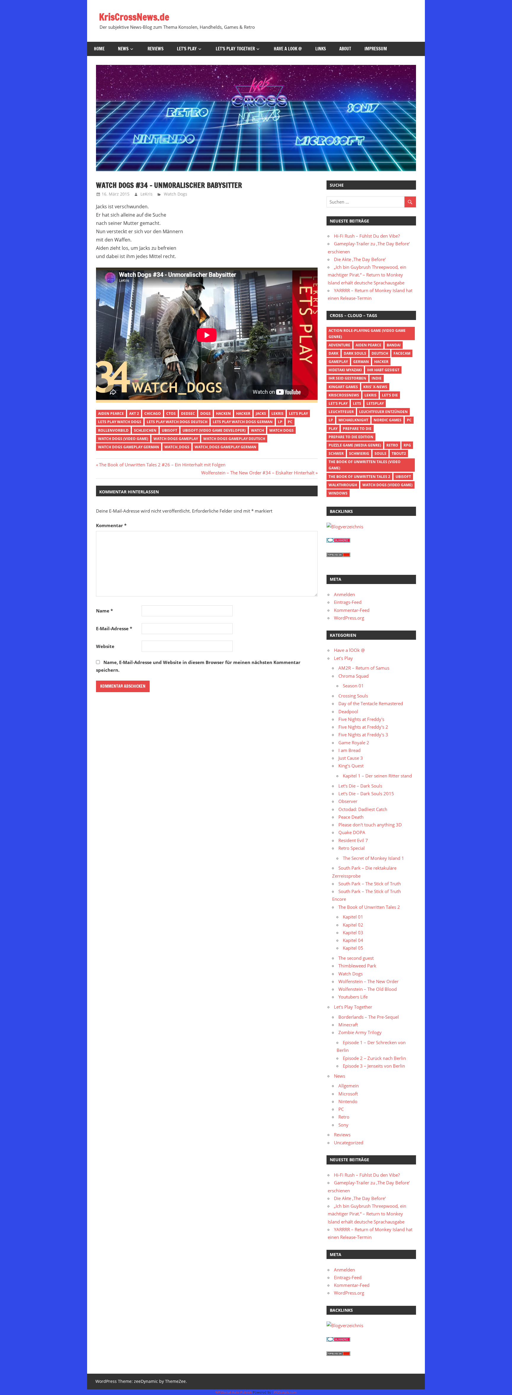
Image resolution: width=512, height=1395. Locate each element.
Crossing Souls (353, 696)
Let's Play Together (353, 1007)
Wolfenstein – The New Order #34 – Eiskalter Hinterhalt (257, 473)
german (361, 361)
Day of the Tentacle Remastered (370, 703)
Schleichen (145, 430)
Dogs (205, 413)
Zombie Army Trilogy (360, 1032)
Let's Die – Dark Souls (360, 786)
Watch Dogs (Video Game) (123, 438)
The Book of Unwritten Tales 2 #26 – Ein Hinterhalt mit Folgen (162, 465)
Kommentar (111, 525)
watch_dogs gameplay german (225, 446)
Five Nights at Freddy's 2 (363, 727)
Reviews (156, 49)
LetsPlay (375, 403)
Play (333, 428)
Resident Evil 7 (353, 840)
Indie (377, 378)
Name (104, 611)
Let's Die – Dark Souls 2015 (366, 793)
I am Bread (349, 750)
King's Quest (351, 766)
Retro (392, 445)
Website (105, 646)
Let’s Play (187, 49)
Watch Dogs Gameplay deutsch (234, 438)
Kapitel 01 (353, 917)
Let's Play (298, 413)
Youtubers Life (353, 997)
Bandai (394, 345)
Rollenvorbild (113, 430)
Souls (380, 453)
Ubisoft (169, 430)
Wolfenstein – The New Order (368, 981)
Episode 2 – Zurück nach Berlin (374, 1058)
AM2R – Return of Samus (363, 668)
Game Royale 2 (353, 743)
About (345, 49)
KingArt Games (343, 386)
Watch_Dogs (176, 446)
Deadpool (348, 711)
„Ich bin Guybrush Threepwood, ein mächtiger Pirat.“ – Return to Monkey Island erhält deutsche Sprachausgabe (367, 275)
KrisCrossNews (344, 395)
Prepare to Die (357, 428)
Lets (357, 403)
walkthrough (343, 484)
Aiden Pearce (111, 413)
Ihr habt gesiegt (383, 369)
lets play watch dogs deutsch (177, 421)
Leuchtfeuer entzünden (383, 411)
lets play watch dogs (119, 421)
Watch (257, 430)
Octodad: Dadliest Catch (362, 809)
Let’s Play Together (235, 49)
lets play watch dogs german (243, 421)
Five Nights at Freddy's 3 (363, 735)
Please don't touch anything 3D (370, 825)
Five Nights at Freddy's (361, 719)
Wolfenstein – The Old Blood (367, 989)
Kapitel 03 (353, 932)
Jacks (261, 413)
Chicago (152, 413)
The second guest (356, 958)
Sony (343, 1125)
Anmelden (344, 594)
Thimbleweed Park (357, 966)
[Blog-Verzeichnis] (338, 541)
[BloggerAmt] (345, 526)
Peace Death (351, 817)
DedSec (188, 413)
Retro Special (351, 848)
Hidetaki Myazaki (345, 369)
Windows (338, 493)
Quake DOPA (351, 832)
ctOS (171, 413)
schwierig (359, 453)
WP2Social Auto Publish (233, 1392)
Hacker (243, 413)
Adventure (339, 345)
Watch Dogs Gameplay (175, 438)
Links (320, 49)
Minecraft (348, 1025)
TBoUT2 (399, 453)
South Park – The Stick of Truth (369, 884)
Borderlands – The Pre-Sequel (368, 1017)
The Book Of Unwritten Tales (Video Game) (365, 465)
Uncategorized (348, 1143)
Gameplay (338, 361)
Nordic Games (387, 420)
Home (99, 49)
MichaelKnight (353, 420)
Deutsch (380, 353)
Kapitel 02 (353, 925)
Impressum (375, 49)
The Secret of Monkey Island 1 (373, 858)
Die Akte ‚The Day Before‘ (360, 259)
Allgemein (348, 1086)
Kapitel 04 (353, 940)
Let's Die (390, 395)
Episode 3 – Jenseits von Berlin (374, 1066)
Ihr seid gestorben (347, 378)
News (123, 49)
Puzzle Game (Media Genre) (355, 445)
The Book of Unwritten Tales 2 (359, 476)
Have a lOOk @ (288, 49)
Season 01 (353, 686)
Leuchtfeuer (341, 411)
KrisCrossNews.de (134, 17)
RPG (407, 445)
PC (290, 421)
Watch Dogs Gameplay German (128, 446)
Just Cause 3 (350, 758)
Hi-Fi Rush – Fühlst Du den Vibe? (367, 236)
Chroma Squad (353, 676)
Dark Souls (355, 353)
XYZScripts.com (285, 1392)
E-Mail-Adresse (114, 628)
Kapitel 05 (353, 948)
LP (280, 421)
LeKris (146, 194)
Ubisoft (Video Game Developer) (214, 430)
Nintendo (347, 1101)
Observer (347, 801)
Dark (333, 353)
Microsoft (348, 1094)
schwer (336, 453)
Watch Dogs (175, 194)
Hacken (223, 413)
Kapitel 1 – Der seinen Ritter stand (377, 776)
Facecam (401, 353)
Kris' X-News (375, 386)
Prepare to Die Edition (351, 436)
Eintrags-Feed (347, 602)
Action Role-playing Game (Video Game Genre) (367, 333)
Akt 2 (134, 413)
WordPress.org (349, 618)
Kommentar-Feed (351, 610)
